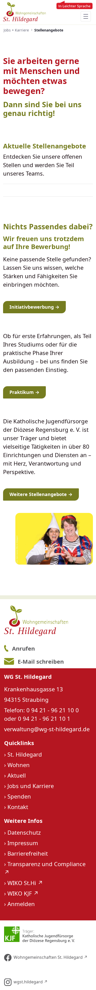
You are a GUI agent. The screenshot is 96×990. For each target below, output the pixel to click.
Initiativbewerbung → (34, 307)
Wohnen (18, 765)
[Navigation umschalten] (86, 16)
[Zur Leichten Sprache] (74, 12)
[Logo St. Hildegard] (47, 620)
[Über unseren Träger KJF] (47, 935)
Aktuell (16, 775)
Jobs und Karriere (30, 786)
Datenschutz (24, 832)
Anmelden (21, 904)
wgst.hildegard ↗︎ (31, 982)
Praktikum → (24, 392)
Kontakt (17, 807)
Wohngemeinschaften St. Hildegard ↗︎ (51, 957)
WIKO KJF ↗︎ (23, 893)
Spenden (19, 796)
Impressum (22, 843)
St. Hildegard (24, 754)
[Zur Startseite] (24, 12)
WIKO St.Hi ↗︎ (25, 883)
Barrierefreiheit (27, 853)
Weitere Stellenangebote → (40, 494)
